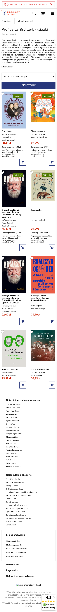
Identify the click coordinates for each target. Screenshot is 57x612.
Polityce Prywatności (14, 116)
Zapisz (28, 71)
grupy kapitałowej (35, 88)
